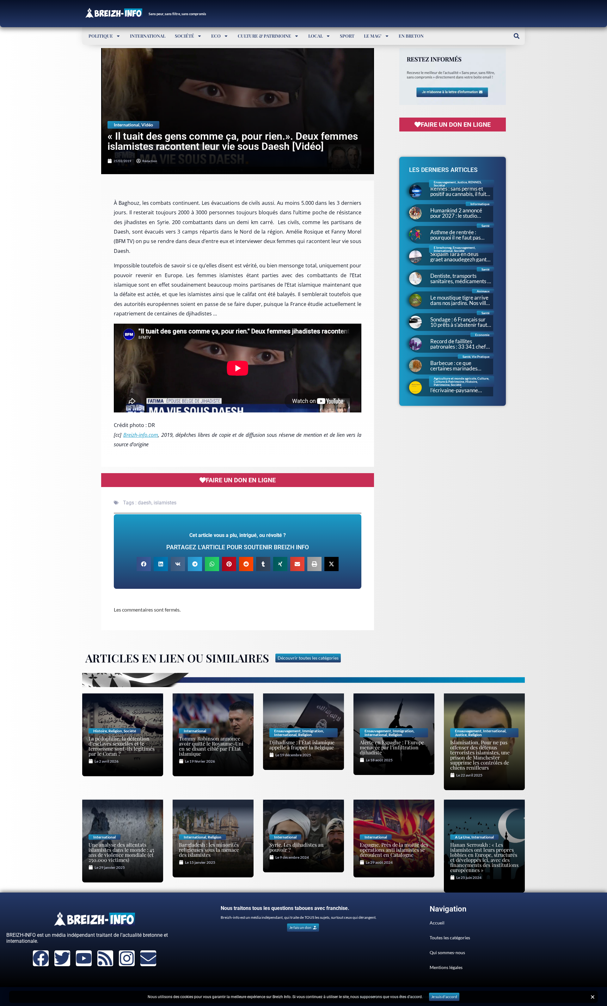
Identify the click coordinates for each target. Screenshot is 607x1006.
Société (184, 36)
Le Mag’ (373, 36)
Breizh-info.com (140, 434)
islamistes (165, 503)
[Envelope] (148, 958)
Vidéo (147, 124)
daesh (144, 503)
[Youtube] (84, 958)
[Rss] (105, 958)
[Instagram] (127, 958)
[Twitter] (62, 958)
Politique (101, 36)
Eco (216, 36)
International (147, 36)
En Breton (411, 36)
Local (315, 36)
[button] (516, 36)
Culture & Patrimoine (264, 36)
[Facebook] (41, 958)
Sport (347, 36)
